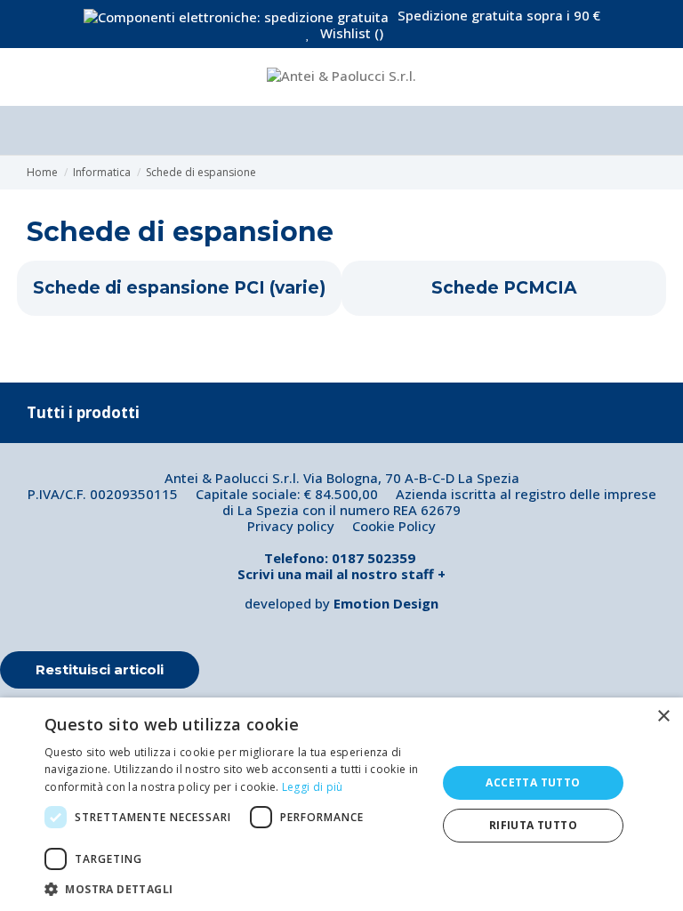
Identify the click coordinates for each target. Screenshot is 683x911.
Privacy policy (290, 526)
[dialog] (341, 804)
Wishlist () (350, 33)
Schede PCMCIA (504, 288)
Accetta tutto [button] (533, 782)
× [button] (663, 716)
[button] (234, 889)
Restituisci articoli (100, 669)
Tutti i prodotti (83, 412)
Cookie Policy (394, 526)
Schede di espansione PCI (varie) (179, 288)
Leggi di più (312, 786)
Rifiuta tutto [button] (533, 825)
